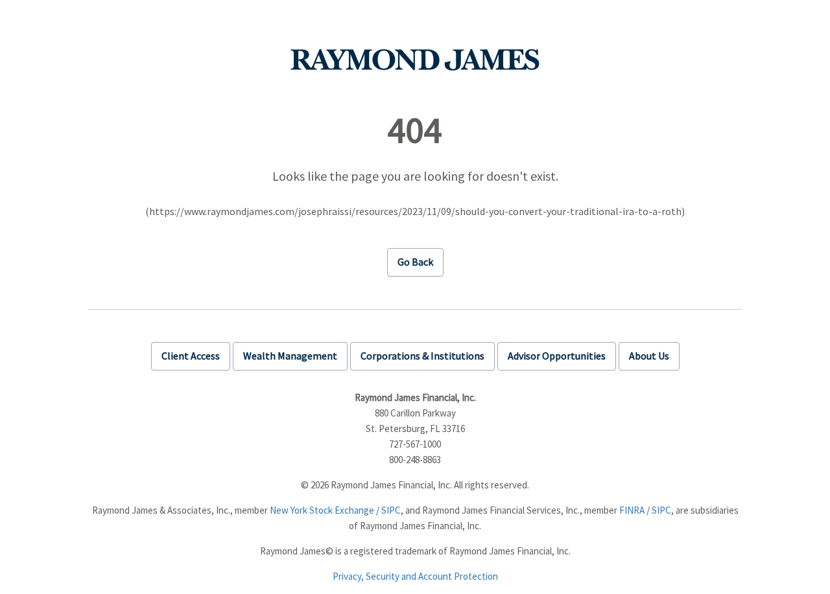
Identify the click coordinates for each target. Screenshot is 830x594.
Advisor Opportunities (557, 355)
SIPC (391, 510)
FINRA (632, 510)
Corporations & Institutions (422, 355)
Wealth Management (290, 355)
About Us (649, 355)
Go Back (415, 261)
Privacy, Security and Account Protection (415, 576)
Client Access (190, 355)
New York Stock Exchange (322, 510)
